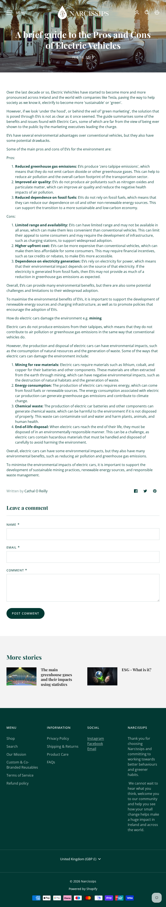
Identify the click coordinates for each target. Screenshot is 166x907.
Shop (10, 738)
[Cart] (157, 12)
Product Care (58, 754)
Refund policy (17, 783)
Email (11, 547)
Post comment (25, 613)
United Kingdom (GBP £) (78, 859)
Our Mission (16, 754)
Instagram (95, 738)
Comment (15, 570)
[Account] (137, 12)
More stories (24, 657)
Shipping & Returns (62, 746)
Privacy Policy (58, 738)
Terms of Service (20, 775)
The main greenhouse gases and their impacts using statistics (56, 677)
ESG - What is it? (136, 669)
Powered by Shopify (83, 889)
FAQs (51, 762)
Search (12, 746)
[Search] (147, 12)
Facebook (95, 743)
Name (11, 524)
